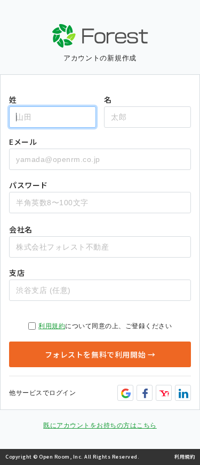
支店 (17, 272)
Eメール (23, 141)
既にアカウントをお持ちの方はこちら (100, 425)
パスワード (28, 185)
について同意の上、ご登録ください (105, 326)
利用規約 (51, 326)
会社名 (21, 229)
